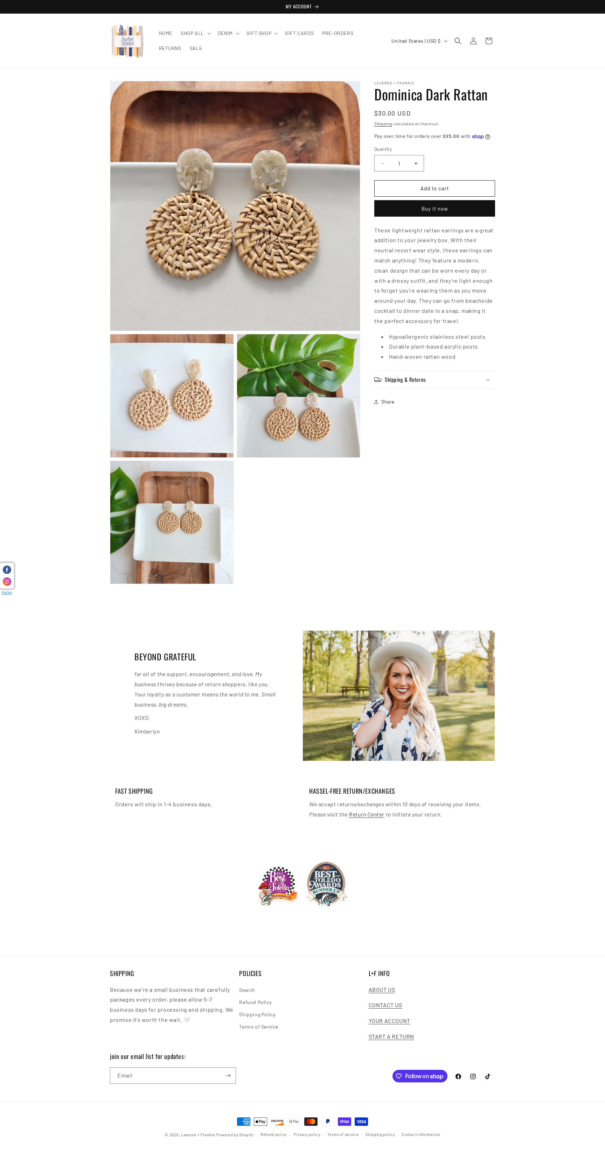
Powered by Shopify (235, 1134)
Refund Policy (255, 1002)
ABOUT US (382, 989)
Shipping (383, 123)
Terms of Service (258, 1027)
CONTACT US (385, 1005)
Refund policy (273, 1134)
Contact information (421, 1134)
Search (247, 990)
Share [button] (388, 402)
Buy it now (435, 208)
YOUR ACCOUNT (389, 1020)
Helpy (7, 592)
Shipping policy (380, 1134)
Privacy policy (307, 1134)
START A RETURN (391, 1036)
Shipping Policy (257, 1014)
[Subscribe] (228, 1075)
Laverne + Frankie (198, 1134)
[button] (195, 33)
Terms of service (343, 1134)
